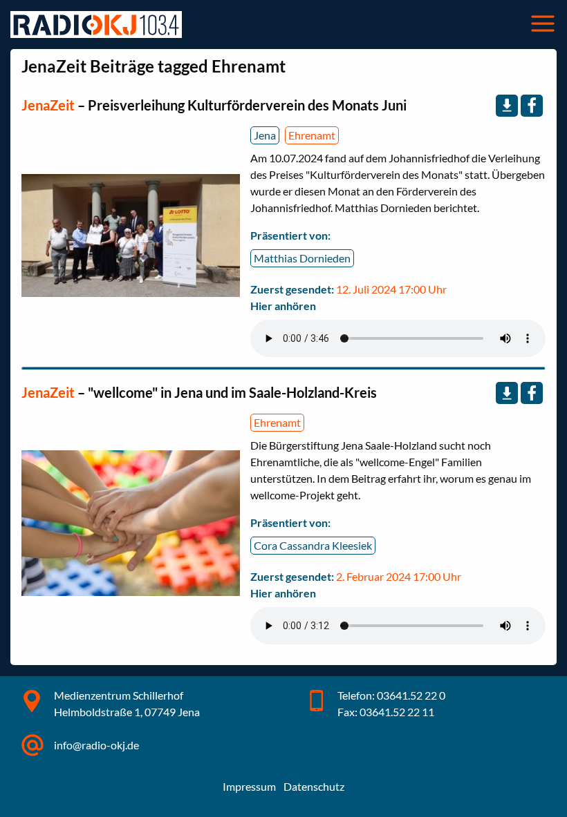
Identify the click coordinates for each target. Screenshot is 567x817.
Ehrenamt (311, 135)
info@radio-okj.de (96, 744)
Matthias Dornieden (302, 258)
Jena (265, 135)
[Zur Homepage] (96, 24)
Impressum (249, 786)
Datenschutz (314, 786)
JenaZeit (49, 105)
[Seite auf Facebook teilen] (532, 106)
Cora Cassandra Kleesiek (313, 545)
